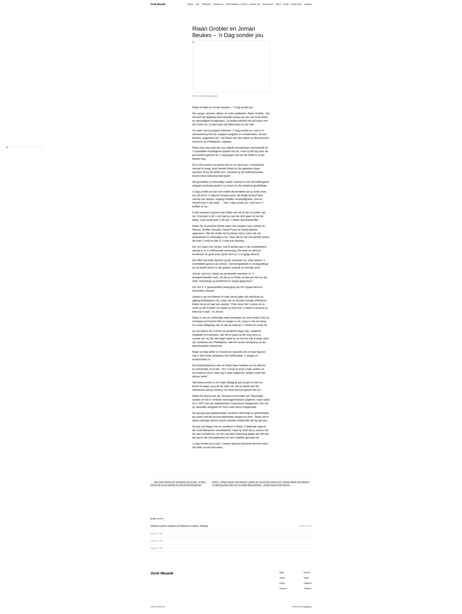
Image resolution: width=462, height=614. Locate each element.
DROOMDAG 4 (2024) (236, 4)
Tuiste (286, 4)
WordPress (307, 607)
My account (268, 4)
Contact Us (218, 4)
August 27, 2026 (305, 526)
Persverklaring (212, 96)
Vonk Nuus (296, 4)
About (190, 4)
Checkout (206, 4)
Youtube (308, 4)
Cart (197, 4)
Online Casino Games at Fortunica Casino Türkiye (179, 526)
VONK (202, 96)
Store (278, 4)
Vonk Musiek (157, 4)
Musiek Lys (255, 4)
